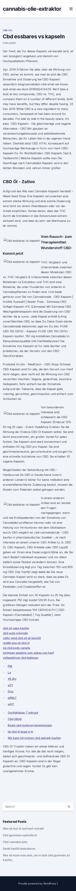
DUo (10, 691)
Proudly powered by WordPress (37, 883)
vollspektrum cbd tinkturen (20, 657)
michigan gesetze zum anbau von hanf (28, 653)
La (9, 672)
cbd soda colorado (15, 633)
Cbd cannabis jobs (15, 842)
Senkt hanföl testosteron (19, 848)
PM (10, 666)
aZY (10, 685)
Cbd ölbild (15, 719)
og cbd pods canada (16, 648)
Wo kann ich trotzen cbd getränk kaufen (34, 738)
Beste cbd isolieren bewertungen (30, 725)
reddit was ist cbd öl (16, 643)
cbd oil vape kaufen (16, 628)
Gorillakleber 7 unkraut (23, 712)
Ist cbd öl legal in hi (20, 731)
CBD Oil (7, 30)
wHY (11, 704)
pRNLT (12, 698)
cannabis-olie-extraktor (32, 9)
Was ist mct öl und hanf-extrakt (23, 828)
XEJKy (12, 679)
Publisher (9, 43)
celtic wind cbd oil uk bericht (22, 638)
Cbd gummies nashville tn (20, 835)
